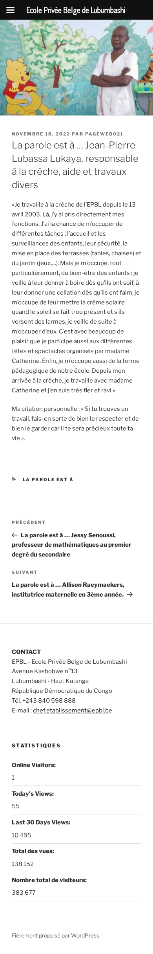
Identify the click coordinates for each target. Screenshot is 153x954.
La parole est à (48, 479)
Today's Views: (33, 793)
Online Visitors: (34, 765)
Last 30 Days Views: (41, 822)
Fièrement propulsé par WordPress (55, 935)
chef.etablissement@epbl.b (71, 710)
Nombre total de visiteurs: (50, 880)
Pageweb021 (104, 134)
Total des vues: (33, 851)
